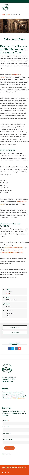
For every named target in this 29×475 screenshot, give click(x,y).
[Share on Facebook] (9, 348)
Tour (8, 316)
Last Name (6, 427)
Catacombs (10, 313)
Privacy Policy (5, 469)
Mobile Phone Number (8, 439)
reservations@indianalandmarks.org (12, 252)
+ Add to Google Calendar (15, 327)
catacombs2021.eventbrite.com (13, 247)
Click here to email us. (17, 398)
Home (3, 14)
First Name (6, 420)
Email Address (6, 433)
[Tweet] (12, 348)
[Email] (19, 348)
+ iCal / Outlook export (15, 332)
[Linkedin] (16, 348)
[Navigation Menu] (26, 7)
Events (8, 14)
